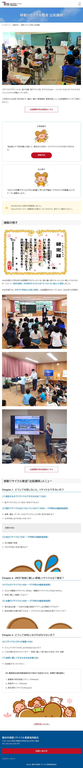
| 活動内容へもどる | (41, 724)
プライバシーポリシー (9, 759)
